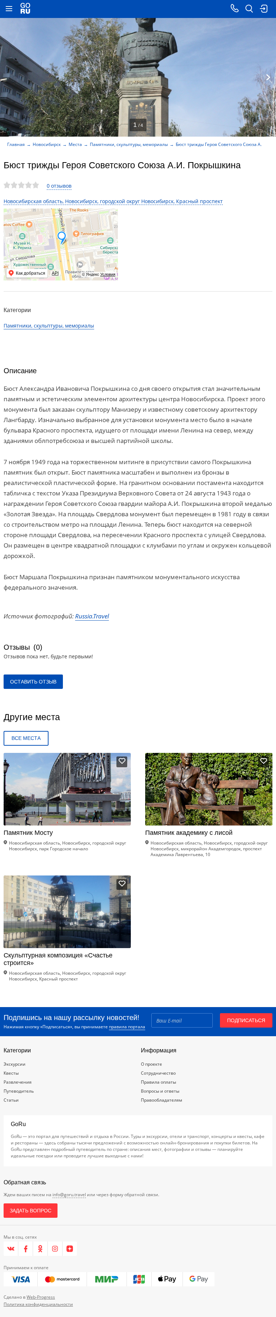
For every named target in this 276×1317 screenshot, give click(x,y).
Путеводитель (19, 1091)
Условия (107, 274)
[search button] (249, 9)
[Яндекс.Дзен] (70, 1248)
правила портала (127, 1027)
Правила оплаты (158, 1082)
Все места (26, 738)
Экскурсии (15, 1064)
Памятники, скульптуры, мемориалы (129, 144)
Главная (16, 144)
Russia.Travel (92, 616)
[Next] (268, 77)
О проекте (151, 1064)
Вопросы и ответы (160, 1091)
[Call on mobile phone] (234, 9)
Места (75, 144)
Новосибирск (47, 144)
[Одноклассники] (40, 1248)
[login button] (263, 9)
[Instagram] (55, 1248)
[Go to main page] (25, 9)
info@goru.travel (69, 1195)
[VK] (11, 1248)
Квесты (11, 1073)
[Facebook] (25, 1248)
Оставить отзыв (33, 682)
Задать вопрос (30, 1210)
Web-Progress (41, 1297)
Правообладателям (161, 1100)
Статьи (11, 1100)
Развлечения (18, 1082)
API (55, 273)
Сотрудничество (158, 1073)
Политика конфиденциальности (38, 1304)
